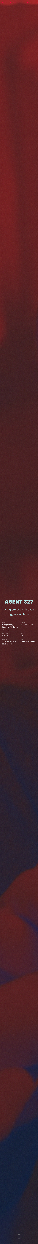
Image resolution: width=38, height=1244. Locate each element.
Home (4, 2)
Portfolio (13, 2)
